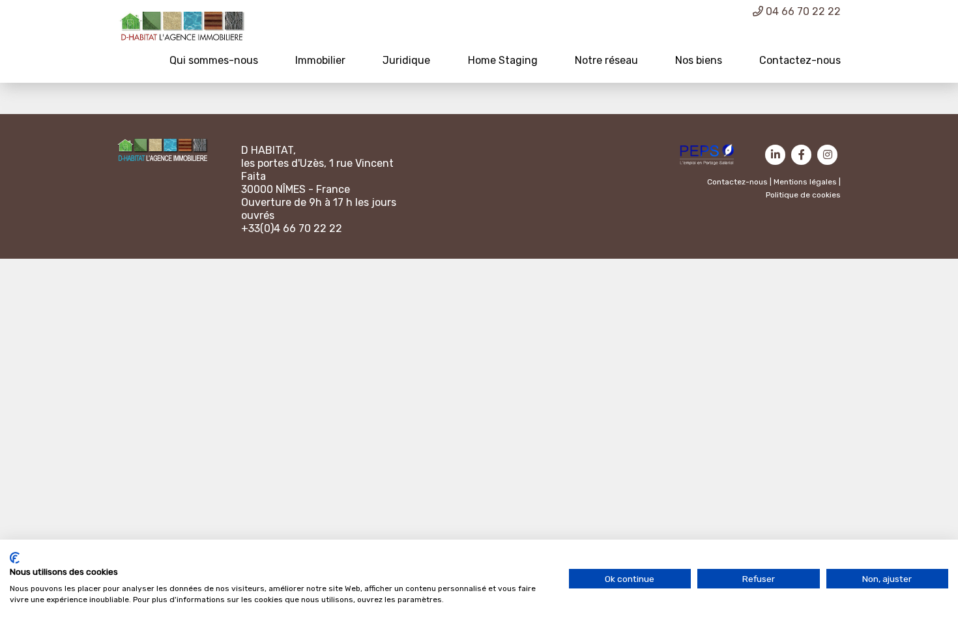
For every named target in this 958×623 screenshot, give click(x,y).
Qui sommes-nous (213, 60)
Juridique (406, 60)
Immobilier (320, 60)
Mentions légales (805, 181)
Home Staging (503, 60)
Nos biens (698, 60)
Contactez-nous (800, 60)
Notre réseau (606, 60)
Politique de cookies (803, 194)
